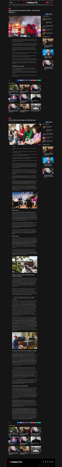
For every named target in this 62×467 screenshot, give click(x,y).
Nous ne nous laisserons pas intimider (34, 101)
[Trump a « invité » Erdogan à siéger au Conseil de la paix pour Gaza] (36, 106)
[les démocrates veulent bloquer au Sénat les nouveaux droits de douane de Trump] (25, 87)
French (51, 2)
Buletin (47, 2)
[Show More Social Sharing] (52, 14)
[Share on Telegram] (51, 14)
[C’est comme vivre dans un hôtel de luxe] (25, 134)
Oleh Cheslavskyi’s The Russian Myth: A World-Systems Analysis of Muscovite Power (49, 19)
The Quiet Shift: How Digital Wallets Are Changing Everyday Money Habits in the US (49, 22)
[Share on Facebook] (45, 14)
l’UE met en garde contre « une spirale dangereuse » (13, 101)
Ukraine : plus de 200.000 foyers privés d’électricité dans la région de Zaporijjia (13, 92)
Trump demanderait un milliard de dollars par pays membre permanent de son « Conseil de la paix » (36, 92)
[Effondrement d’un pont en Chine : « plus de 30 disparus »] (25, 26)
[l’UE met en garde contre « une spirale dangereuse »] (14, 97)
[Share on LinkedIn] (48, 14)
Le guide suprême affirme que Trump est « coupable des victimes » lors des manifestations (25, 111)
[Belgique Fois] (31, 2)
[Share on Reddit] (50, 14)
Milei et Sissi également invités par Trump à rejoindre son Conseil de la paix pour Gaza (13, 111)
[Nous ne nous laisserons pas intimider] (36, 97)
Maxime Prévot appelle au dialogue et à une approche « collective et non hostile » (48, 57)
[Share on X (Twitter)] (47, 14)
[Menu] (9, 5)
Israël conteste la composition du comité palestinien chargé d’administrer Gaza (24, 101)
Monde (10, 8)
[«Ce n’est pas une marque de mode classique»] (44, 30)
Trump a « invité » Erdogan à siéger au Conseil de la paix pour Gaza (35, 110)
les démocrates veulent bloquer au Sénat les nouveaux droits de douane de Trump (24, 92)
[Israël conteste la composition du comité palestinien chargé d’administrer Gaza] (25, 97)
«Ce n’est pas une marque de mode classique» (49, 29)
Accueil (9, 6)
